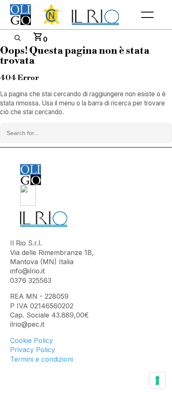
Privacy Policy (32, 349)
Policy (43, 340)
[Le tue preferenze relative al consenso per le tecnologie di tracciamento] (157, 380)
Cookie (22, 340)
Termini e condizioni (41, 359)
